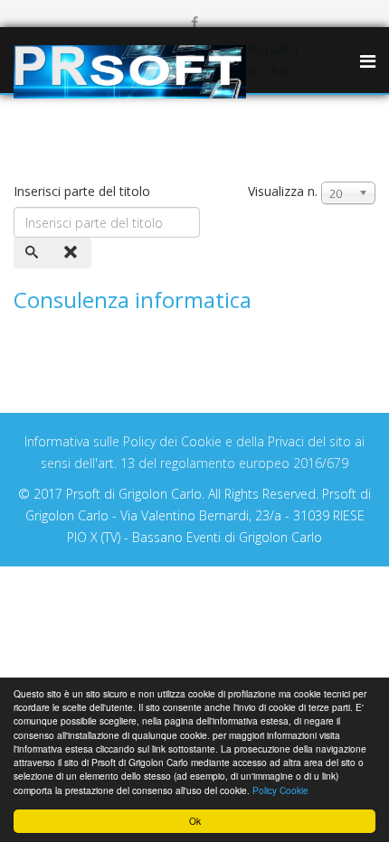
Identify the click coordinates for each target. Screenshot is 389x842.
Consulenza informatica (132, 299)
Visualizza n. (283, 191)
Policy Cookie (280, 790)
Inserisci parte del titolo (84, 191)
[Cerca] (33, 253)
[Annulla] (72, 253)
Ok (195, 821)
